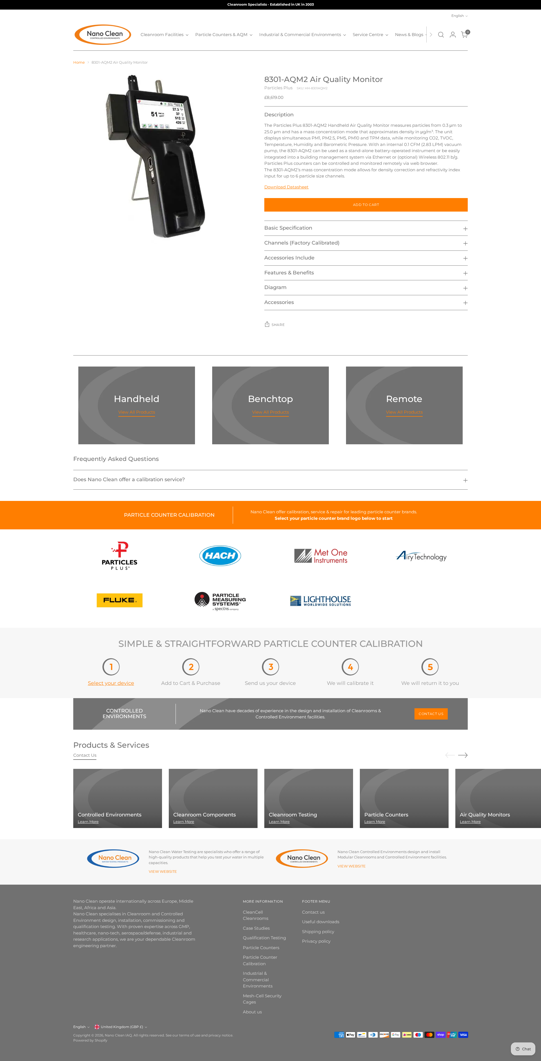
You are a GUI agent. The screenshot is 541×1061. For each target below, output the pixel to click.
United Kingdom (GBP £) (122, 1027)
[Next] (431, 35)
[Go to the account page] (452, 34)
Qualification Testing (264, 937)
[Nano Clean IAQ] (102, 34)
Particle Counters (261, 947)
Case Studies (256, 928)
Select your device (111, 683)
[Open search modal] (441, 34)
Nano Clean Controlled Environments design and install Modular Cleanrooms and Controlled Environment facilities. (392, 854)
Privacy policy (316, 941)
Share (278, 325)
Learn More (88, 821)
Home (79, 62)
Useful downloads (320, 921)
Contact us (313, 912)
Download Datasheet (286, 187)
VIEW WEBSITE (163, 871)
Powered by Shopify (90, 1040)
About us (252, 1012)
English (457, 16)
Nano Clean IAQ (118, 1035)
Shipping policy (318, 931)
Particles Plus (278, 87)
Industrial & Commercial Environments (257, 980)
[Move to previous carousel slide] (450, 755)
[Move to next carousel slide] (463, 755)
